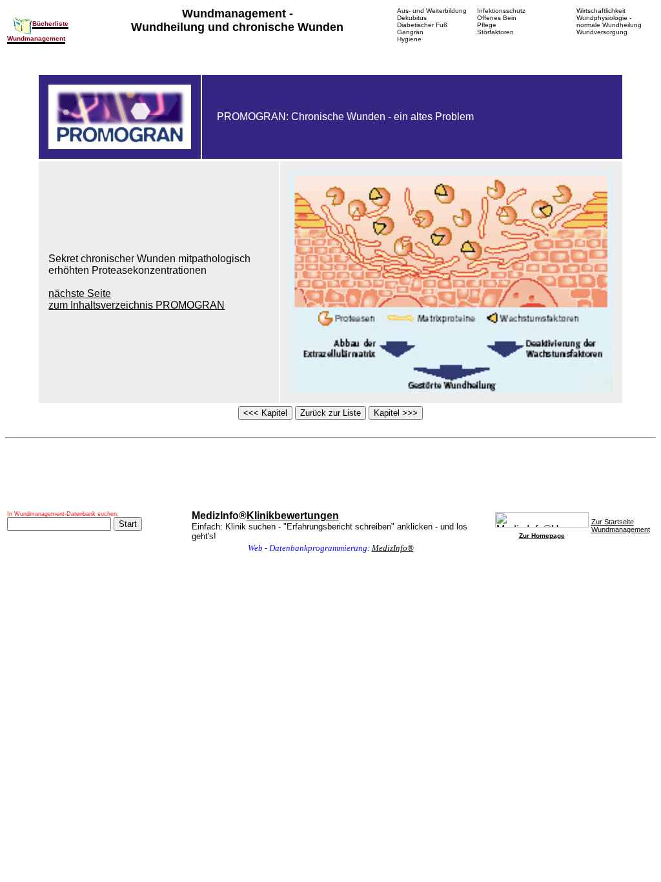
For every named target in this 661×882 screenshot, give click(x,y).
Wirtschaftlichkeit (600, 10)
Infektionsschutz (501, 10)
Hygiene (409, 39)
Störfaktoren (495, 32)
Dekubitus (412, 17)
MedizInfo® (393, 548)
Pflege (486, 24)
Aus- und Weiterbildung (432, 10)
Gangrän (410, 32)
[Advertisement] (330, 475)
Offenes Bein (496, 17)
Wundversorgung (601, 32)
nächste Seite (79, 293)
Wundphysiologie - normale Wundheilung (609, 21)
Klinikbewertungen (293, 515)
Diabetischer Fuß (422, 24)
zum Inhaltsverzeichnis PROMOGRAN (136, 305)
